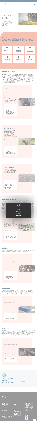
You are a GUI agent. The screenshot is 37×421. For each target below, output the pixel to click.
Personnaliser (18, 215)
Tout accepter (18, 211)
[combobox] (34, 420)
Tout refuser (19, 213)
